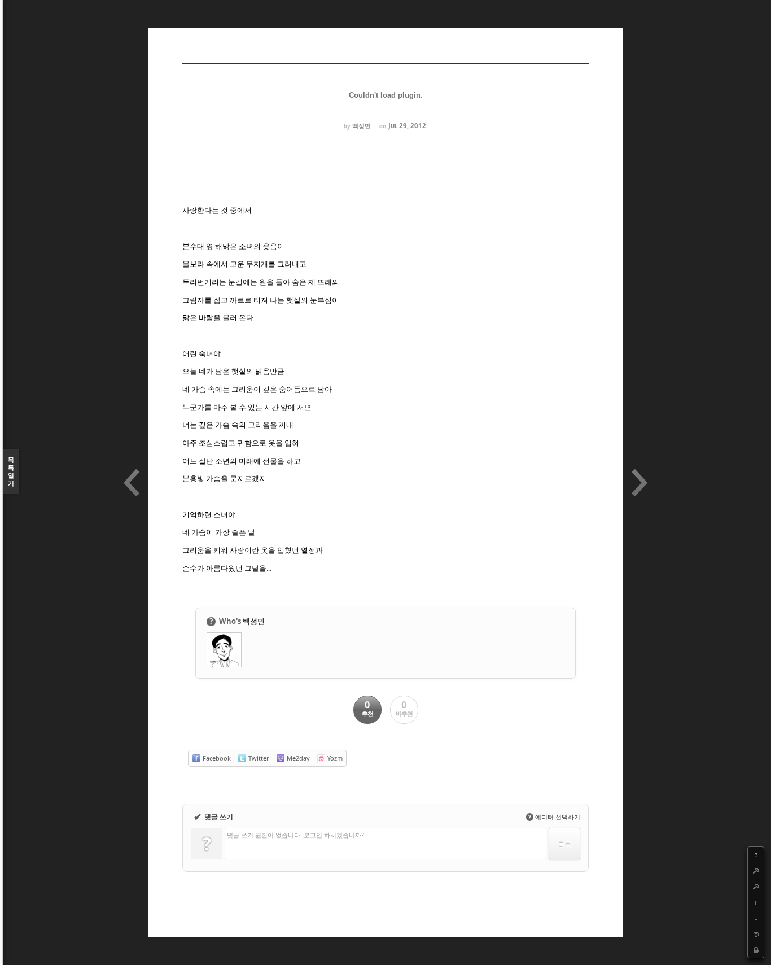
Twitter (258, 758)
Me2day (297, 758)
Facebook (216, 758)
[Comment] (756, 934)
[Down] (756, 918)
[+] (756, 871)
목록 (11, 471)
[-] (756, 886)
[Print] (756, 950)
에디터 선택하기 (554, 817)
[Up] (756, 902)
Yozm (334, 758)
